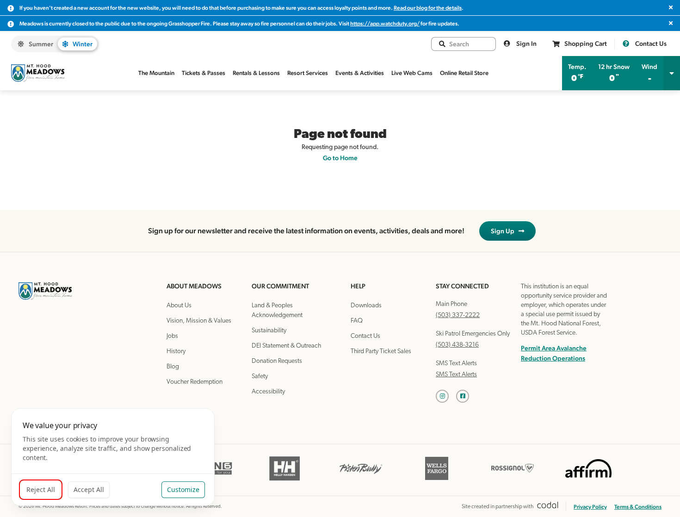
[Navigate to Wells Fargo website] (437, 479)
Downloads (366, 305)
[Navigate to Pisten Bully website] (361, 479)
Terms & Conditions (637, 507)
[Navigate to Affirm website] (588, 479)
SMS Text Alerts (456, 374)
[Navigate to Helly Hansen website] (285, 479)
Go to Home (340, 158)
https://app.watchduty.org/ (385, 23)
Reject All (40, 489)
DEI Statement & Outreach (286, 346)
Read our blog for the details (428, 8)
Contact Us (650, 43)
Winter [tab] (83, 44)
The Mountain (156, 72)
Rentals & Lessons (256, 72)
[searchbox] (468, 44)
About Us (179, 305)
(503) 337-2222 (458, 315)
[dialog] (113, 457)
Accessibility (268, 391)
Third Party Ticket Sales (381, 351)
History (176, 351)
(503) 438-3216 (457, 345)
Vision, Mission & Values (199, 321)
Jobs (172, 336)
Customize (183, 489)
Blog (173, 366)
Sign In (526, 43)
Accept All (89, 489)
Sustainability (269, 330)
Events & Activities (359, 72)
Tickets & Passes (203, 72)
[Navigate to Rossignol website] (512, 479)
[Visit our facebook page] (466, 396)
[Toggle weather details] (671, 73)
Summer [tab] (41, 44)
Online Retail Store (464, 72)
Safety (260, 376)
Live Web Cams (412, 72)
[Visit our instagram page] (446, 396)
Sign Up (505, 231)
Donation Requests (277, 361)
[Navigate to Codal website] (547, 506)
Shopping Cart (585, 43)
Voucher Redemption (195, 382)
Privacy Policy (590, 507)
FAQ (357, 321)
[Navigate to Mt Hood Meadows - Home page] (38, 73)
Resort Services (307, 72)
